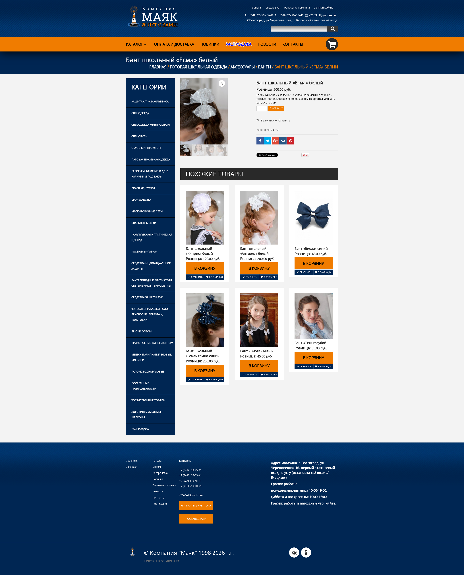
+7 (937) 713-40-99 (190, 486)
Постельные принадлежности (143, 385)
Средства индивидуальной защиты (151, 265)
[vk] (294, 552)
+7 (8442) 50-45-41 (260, 15)
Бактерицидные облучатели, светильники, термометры (152, 282)
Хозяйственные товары (148, 400)
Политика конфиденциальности (161, 560)
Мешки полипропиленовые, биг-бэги (151, 357)
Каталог (134, 44)
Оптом (156, 466)
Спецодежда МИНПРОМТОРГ (150, 124)
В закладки (216, 277)
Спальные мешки (143, 223)
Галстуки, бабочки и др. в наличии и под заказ (149, 173)
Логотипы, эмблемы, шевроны (146, 414)
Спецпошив (272, 7)
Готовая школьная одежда (198, 66)
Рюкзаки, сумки (143, 188)
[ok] (306, 552)
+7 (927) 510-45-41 (190, 480)
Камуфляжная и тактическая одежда (151, 237)
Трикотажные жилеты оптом (152, 343)
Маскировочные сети (147, 211)
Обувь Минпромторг (146, 148)
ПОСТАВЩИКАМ (195, 518)
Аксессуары (243, 66)
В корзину (276, 108)
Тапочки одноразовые (147, 371)
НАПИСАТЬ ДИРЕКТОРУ (196, 505)
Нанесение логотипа (297, 7)
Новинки (209, 44)
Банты (264, 66)
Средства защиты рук (147, 297)
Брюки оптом (141, 331)
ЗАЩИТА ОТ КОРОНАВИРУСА (150, 101)
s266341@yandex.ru (322, 15)
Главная (158, 66)
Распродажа (140, 429)
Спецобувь (139, 136)
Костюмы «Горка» (144, 251)
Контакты (293, 44)
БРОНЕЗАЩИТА (141, 199)
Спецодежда (140, 113)
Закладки (131, 466)
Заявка (256, 7)
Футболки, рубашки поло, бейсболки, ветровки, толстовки (150, 314)
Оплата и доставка (174, 44)
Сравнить (284, 120)
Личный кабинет (324, 7)
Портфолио (159, 503)
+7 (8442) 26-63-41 (290, 15)
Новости (267, 44)
